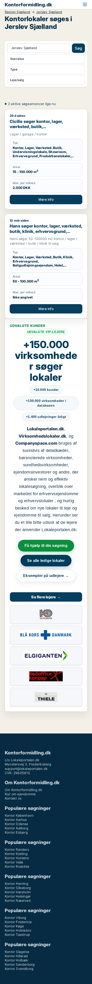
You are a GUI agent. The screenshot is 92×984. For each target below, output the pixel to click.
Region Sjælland (17, 12)
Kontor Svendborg (19, 969)
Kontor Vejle (14, 862)
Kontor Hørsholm (18, 892)
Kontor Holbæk (16, 960)
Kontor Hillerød (16, 956)
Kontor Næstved (18, 900)
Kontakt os (13, 798)
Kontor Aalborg (16, 828)
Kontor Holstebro (18, 930)
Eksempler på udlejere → (46, 576)
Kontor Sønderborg (20, 964)
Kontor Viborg (15, 918)
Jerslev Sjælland (49, 12)
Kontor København (19, 815)
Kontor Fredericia (18, 922)
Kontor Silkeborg (18, 888)
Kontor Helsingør (18, 896)
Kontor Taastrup (17, 935)
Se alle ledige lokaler (46, 561)
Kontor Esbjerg (16, 832)
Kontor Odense (16, 824)
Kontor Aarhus (16, 820)
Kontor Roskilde (17, 866)
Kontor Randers (17, 849)
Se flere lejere (46, 597)
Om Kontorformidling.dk (23, 790)
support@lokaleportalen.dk (26, 769)
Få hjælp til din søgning (46, 546)
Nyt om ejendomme (20, 794)
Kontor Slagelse (17, 952)
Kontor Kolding (16, 854)
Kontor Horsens (17, 858)
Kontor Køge (14, 926)
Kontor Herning (16, 884)
